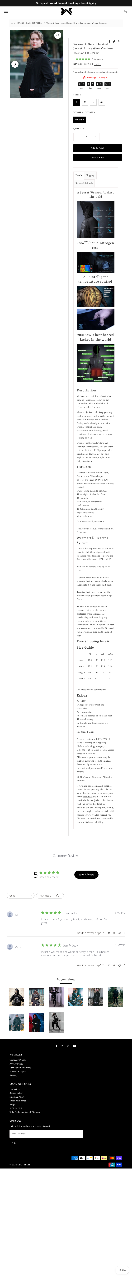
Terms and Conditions (20, 1068)
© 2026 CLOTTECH (19, 1165)
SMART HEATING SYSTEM (29, 23)
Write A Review (86, 874)
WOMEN (79, 120)
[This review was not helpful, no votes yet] (119, 933)
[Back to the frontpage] (12, 23)
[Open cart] (125, 11)
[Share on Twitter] (114, 42)
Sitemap (13, 1075)
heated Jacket (93, 800)
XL (101, 102)
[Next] (15, 64)
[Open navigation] (6, 11)
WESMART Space (17, 1072)
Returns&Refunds (84, 183)
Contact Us (14, 1089)
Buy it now (97, 158)
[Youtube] (74, 1046)
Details (78, 175)
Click (92, 732)
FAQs (12, 1105)
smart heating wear (86, 793)
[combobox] (20, 895)
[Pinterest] (68, 1046)
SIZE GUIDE (15, 1108)
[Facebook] (56, 1046)
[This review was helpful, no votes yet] (109, 933)
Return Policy (16, 1093)
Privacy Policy (16, 1064)
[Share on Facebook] (110, 42)
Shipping (91, 72)
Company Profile (17, 1060)
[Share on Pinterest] (118, 42)
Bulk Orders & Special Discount (24, 1112)
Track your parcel (17, 1101)
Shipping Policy (16, 1097)
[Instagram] (62, 1046)
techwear (87, 797)
